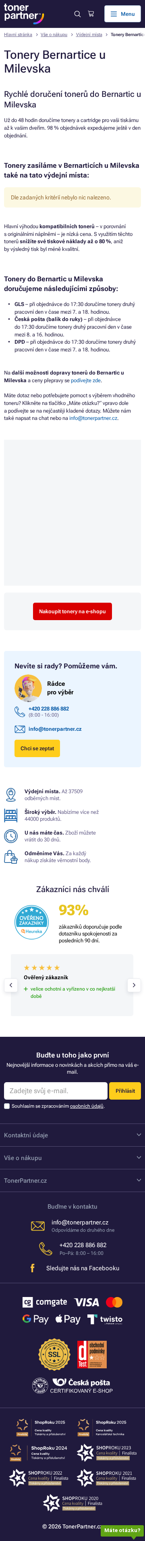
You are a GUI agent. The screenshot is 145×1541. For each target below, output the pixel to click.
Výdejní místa (89, 34)
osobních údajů (87, 1106)
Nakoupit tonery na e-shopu (72, 611)
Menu (128, 14)
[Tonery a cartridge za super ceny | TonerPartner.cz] (24, 14)
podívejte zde (86, 380)
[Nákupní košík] (91, 13)
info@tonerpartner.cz (93, 418)
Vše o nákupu (54, 34)
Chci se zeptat (37, 748)
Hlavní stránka (18, 34)
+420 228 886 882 (49, 709)
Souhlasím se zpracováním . (58, 1106)
